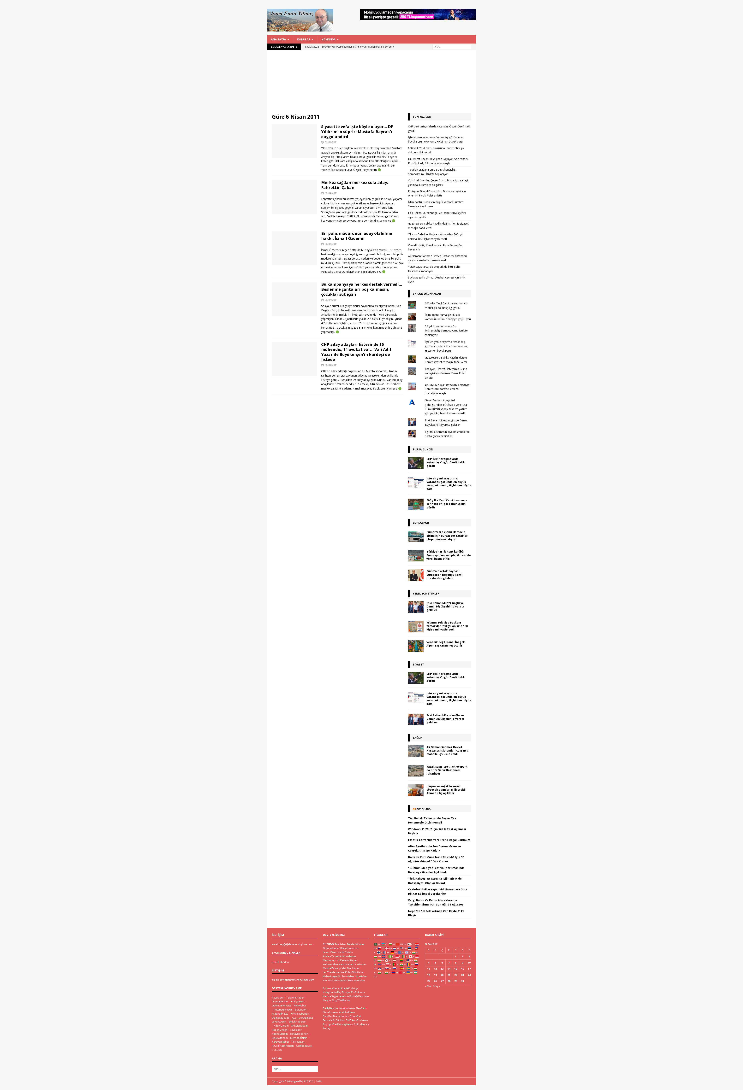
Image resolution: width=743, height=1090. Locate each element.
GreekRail (355, 1016)
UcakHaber (360, 964)
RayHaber (423, 808)
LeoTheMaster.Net (334, 972)
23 (462, 975)
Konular (303, 39)
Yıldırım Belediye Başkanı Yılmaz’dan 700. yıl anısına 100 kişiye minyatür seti (447, 626)
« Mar (428, 986)
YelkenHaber (330, 964)
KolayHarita (330, 992)
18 (428, 975)
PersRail (328, 1016)
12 (435, 968)
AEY (294, 1017)
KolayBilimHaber (355, 972)
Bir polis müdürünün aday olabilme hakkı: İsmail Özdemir (356, 236)
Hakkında (329, 39)
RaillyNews (297, 1001)
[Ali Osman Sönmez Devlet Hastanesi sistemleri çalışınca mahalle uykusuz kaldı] (416, 751)
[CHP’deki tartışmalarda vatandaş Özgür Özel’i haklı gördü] (416, 463)
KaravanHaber (280, 1041)
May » (436, 986)
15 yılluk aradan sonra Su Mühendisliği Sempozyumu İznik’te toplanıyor (446, 330)
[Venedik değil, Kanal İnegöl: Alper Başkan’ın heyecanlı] (416, 646)
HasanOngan (280, 1029)
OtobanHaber (346, 976)
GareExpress (330, 1012)
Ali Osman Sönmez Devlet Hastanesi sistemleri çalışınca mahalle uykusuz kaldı (447, 750)
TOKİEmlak (343, 1000)
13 (442, 968)
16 (462, 968)
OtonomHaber (280, 1001)
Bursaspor (421, 522)
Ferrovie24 (298, 1041)
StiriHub (340, 1020)
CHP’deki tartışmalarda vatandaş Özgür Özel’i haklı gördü (445, 462)
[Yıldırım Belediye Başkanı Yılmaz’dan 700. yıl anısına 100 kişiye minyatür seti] (416, 626)
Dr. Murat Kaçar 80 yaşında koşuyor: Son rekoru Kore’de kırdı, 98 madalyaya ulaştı (447, 389)
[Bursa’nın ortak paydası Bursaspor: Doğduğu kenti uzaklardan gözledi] (416, 575)
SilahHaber (353, 968)
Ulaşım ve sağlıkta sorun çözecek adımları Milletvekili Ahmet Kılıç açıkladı (446, 789)
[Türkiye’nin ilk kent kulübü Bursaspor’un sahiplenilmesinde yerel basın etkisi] (416, 555)
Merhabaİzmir (298, 1038)
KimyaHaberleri (300, 1013)
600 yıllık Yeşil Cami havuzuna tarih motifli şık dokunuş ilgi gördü (446, 503)
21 (449, 975)
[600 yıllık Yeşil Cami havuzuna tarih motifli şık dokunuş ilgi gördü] (416, 504)
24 (469, 975)
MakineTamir (330, 968)
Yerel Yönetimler (426, 593)
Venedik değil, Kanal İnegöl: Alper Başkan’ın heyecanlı (445, 643)
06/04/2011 (331, 142)
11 (428, 968)
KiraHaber (361, 976)
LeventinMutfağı (348, 996)
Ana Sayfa (278, 39)
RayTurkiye (343, 992)
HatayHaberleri (299, 1033)
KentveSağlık (330, 996)
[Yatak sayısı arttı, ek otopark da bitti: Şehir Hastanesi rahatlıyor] (416, 770)
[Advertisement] (371, 84)
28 (449, 981)
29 (455, 981)
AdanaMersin (280, 1033)
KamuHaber (346, 964)
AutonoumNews (283, 1009)
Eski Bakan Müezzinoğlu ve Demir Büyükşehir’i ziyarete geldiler (445, 606)
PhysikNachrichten (283, 1045)
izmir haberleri (280, 962)
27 (442, 981)
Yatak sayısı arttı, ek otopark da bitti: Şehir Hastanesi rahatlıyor (446, 770)
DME (348, 1020)
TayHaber (296, 1029)
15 (455, 968)
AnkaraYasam (299, 1025)
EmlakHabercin (297, 1021)
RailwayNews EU (347, 1024)
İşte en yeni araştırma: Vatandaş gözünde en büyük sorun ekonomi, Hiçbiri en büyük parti (446, 346)
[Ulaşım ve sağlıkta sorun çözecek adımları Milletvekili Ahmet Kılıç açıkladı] (416, 790)
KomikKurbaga (349, 988)
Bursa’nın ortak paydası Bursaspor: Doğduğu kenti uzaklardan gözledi (444, 574)
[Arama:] (451, 46)
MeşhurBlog (330, 1000)
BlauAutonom (280, 1038)
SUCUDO (277, 1050)
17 (469, 968)
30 (462, 981)
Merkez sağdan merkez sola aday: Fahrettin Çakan (354, 185)
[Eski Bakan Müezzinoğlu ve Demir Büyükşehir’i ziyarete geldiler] (416, 607)
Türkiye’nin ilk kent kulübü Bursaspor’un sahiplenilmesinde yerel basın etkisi (448, 555)
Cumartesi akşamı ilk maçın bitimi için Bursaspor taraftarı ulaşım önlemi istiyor (447, 535)
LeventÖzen (279, 1021)
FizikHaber (300, 1005)
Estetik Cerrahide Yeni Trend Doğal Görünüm (439, 840)
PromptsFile (330, 1024)
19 (435, 975)
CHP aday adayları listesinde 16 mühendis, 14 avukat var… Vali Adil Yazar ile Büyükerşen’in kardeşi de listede (356, 352)
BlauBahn (300, 1009)
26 (435, 981)
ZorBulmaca (306, 1017)
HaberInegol (330, 976)
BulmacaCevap (280, 1017)
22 (455, 975)
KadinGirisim (281, 1025)
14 (449, 968)
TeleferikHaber (295, 997)
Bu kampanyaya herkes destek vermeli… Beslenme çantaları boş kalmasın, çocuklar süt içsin (361, 289)
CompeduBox (304, 1045)
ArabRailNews (280, 1013)
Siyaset (418, 664)
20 (442, 975)
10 (469, 962)
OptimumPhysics (281, 1005)
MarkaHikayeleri (337, 980)
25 (428, 981)
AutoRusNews (360, 1020)
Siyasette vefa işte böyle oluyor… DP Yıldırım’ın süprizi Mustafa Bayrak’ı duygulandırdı (357, 131)
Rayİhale (363, 996)
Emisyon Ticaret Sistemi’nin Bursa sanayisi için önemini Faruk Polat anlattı (446, 373)
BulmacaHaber (356, 980)
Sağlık (417, 738)
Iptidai (342, 968)
